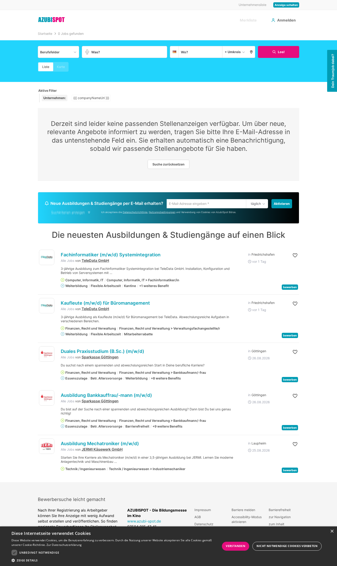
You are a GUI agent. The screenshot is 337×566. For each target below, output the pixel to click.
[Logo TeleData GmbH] (46, 258)
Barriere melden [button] (243, 510)
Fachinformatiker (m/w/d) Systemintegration (110, 255)
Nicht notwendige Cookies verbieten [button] (287, 546)
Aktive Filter (47, 90)
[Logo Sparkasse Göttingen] (46, 354)
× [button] (332, 531)
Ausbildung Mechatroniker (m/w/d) (100, 444)
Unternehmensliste (252, 4)
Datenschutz (203, 525)
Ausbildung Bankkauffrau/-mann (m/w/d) (106, 396)
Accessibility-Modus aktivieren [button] (247, 520)
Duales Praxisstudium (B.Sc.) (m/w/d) (102, 352)
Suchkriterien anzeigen (68, 214)
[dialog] (168, 546)
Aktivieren (282, 204)
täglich (255, 204)
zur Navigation (280, 518)
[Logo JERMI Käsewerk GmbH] (46, 446)
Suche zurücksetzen (168, 164)
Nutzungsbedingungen (162, 212)
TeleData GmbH (95, 261)
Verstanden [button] (235, 546)
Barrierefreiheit (280, 510)
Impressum (202, 510)
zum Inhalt (276, 525)
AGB (197, 518)
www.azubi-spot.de (144, 522)
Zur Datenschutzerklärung (64, 545)
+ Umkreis (233, 52)
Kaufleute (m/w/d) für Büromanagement (105, 303)
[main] (168, 256)
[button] (251, 52)
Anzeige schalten (286, 5)
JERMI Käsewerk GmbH (102, 450)
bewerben (290, 288)
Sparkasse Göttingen (100, 358)
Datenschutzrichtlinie (135, 212)
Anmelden (286, 20)
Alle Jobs (67, 261)
